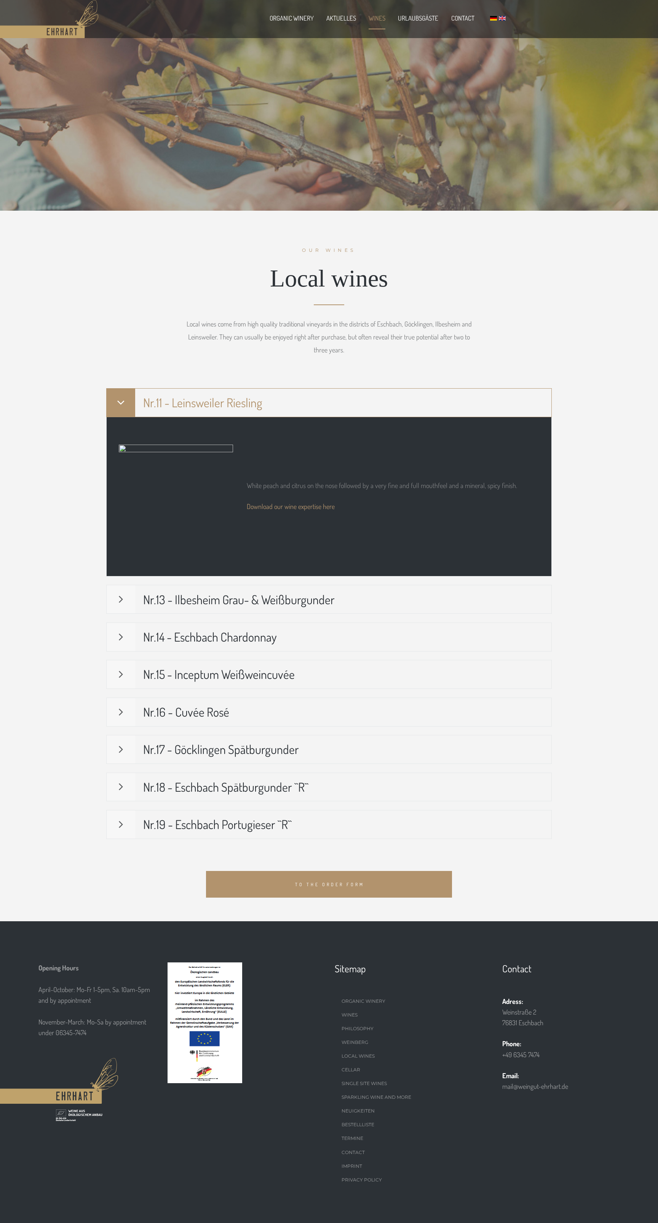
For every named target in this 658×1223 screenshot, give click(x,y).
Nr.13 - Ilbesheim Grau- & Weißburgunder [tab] (239, 599)
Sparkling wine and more (376, 1097)
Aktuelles (341, 18)
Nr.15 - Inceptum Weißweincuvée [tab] (219, 674)
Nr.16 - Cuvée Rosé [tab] (186, 712)
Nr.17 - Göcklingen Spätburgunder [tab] (221, 749)
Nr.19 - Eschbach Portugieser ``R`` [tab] (217, 824)
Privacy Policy (362, 1180)
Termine (352, 1138)
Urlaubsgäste (418, 18)
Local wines (358, 1056)
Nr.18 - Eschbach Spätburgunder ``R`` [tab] (225, 787)
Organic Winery (292, 18)
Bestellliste (358, 1124)
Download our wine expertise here (291, 506)
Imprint (352, 1166)
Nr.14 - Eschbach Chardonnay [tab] (210, 637)
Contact (462, 18)
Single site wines (364, 1083)
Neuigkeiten (358, 1111)
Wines (377, 18)
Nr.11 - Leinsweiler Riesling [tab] (202, 402)
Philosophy (358, 1028)
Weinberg (355, 1042)
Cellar (351, 1070)
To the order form (329, 884)
